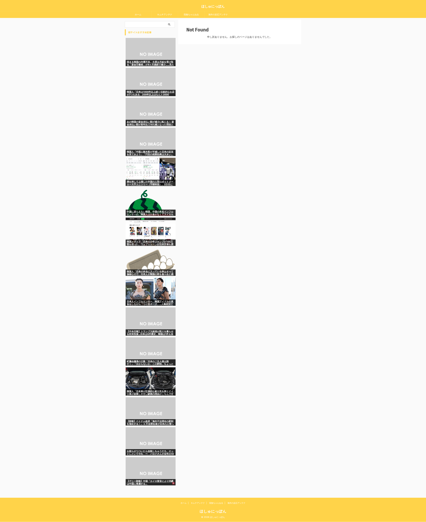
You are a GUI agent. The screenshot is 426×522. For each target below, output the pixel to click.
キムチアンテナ (164, 14)
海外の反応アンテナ (218, 14)
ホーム (138, 14)
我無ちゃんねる (191, 14)
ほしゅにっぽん (213, 6)
